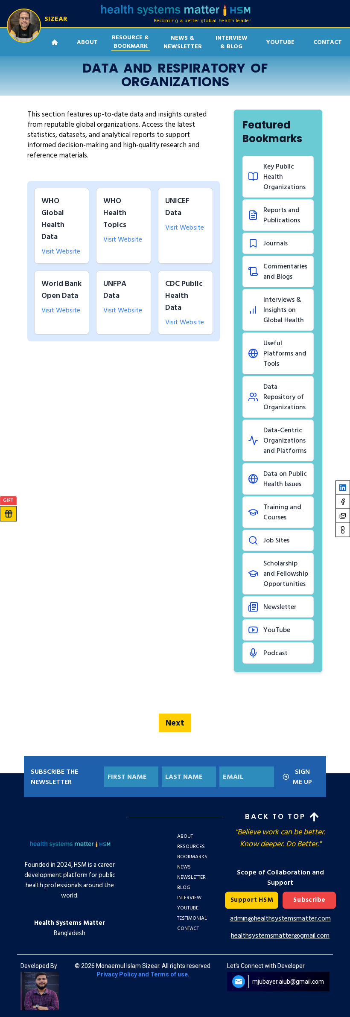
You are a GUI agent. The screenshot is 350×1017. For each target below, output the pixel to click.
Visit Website (60, 251)
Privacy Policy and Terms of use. (143, 974)
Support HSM (251, 900)
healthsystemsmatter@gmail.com (280, 935)
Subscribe (309, 900)
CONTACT (188, 928)
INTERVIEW (189, 898)
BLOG (183, 887)
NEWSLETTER (191, 877)
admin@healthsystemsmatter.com (280, 918)
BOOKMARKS (192, 857)
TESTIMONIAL (192, 918)
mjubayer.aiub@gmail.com (288, 981)
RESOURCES (191, 846)
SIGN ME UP (302, 776)
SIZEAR (55, 19)
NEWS (184, 867)
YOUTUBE (280, 42)
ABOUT (185, 836)
